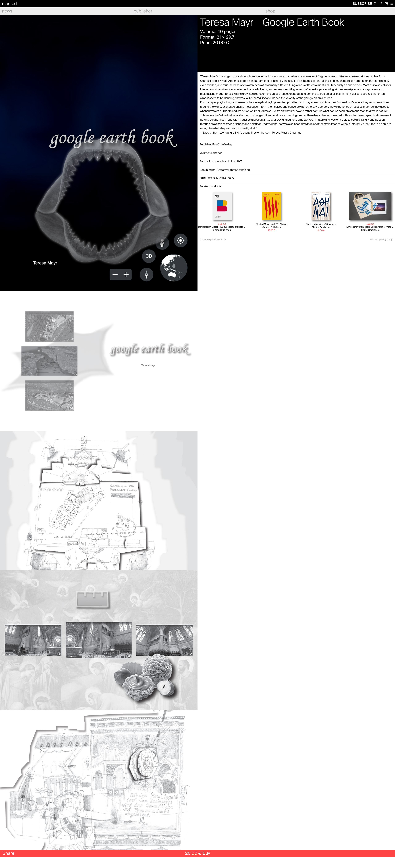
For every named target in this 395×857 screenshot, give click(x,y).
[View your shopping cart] (386, 3)
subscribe (362, 3)
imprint (373, 239)
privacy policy (385, 239)
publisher (143, 11)
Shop (270, 11)
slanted (9, 3)
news (7, 11)
